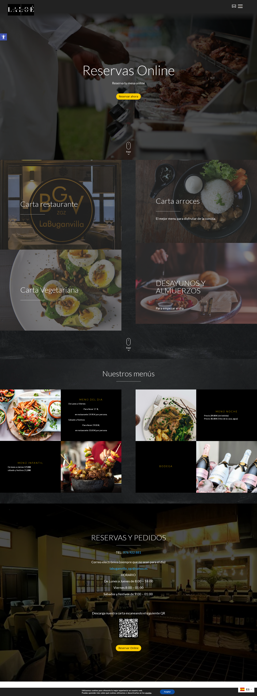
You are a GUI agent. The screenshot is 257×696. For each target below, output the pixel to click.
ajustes (148, 693)
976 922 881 (132, 552)
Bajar (128, 151)
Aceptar (167, 692)
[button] (3, 36)
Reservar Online (128, 648)
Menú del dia (91, 399)
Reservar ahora (128, 96)
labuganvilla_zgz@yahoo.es (129, 568)
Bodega (166, 466)
